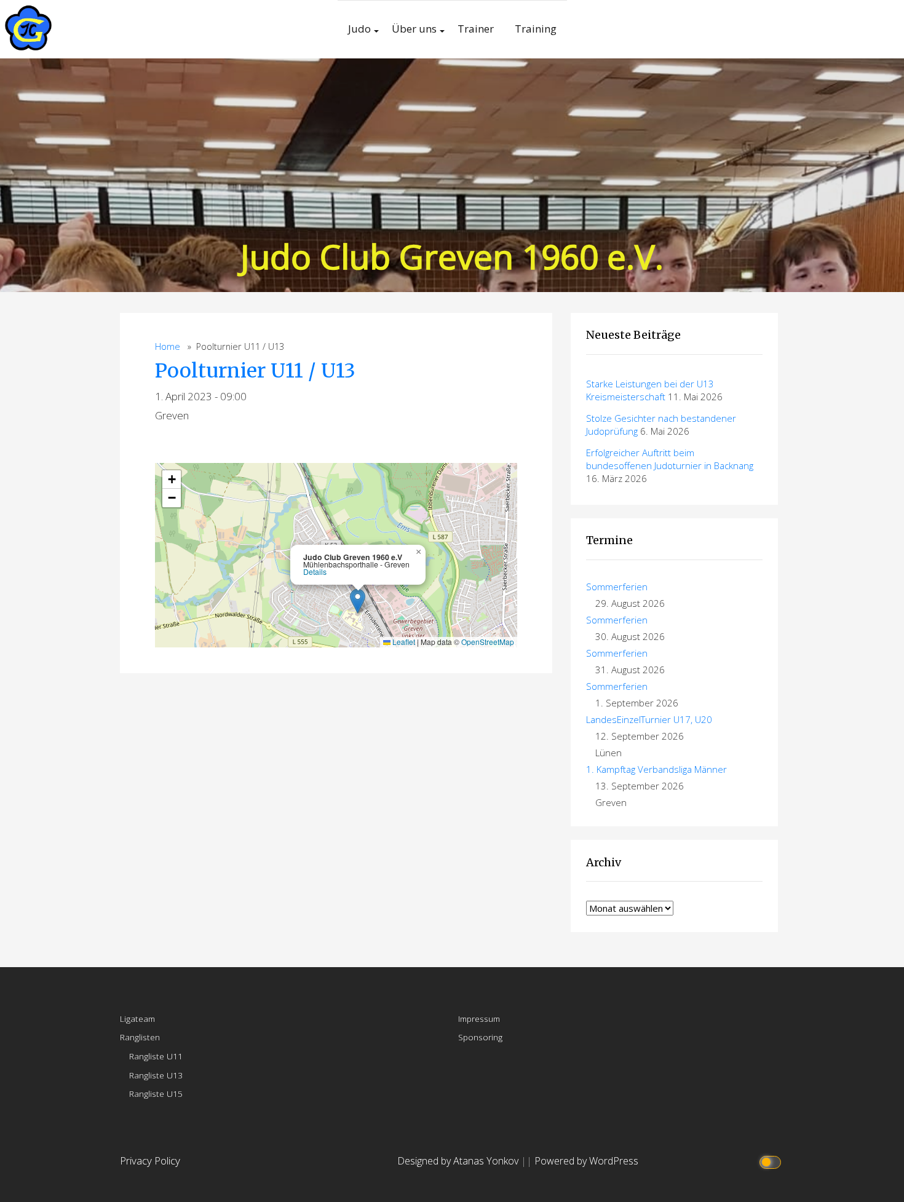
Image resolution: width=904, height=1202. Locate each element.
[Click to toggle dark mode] (772, 1161)
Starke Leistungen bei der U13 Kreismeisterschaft (650, 390)
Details (315, 571)
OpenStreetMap (487, 641)
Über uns (414, 29)
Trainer (476, 29)
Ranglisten (140, 1037)
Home (167, 346)
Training (536, 29)
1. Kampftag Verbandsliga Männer (656, 769)
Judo (359, 29)
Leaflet (403, 641)
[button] (357, 601)
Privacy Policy (150, 1160)
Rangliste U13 (156, 1075)
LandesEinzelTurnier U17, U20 (649, 719)
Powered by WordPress (586, 1161)
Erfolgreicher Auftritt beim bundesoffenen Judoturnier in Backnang (669, 459)
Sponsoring (480, 1037)
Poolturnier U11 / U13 (255, 370)
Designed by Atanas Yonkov (459, 1161)
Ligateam (137, 1018)
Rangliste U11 (156, 1056)
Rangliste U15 (156, 1093)
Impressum (479, 1018)
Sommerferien (617, 586)
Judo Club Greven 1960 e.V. (452, 256)
